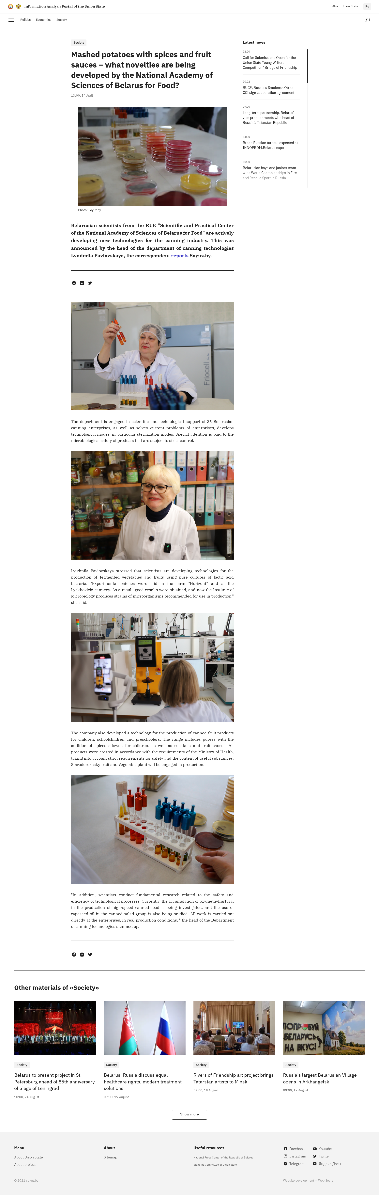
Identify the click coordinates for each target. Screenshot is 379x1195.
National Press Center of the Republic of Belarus (223, 1157)
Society (61, 19)
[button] (74, 283)
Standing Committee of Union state (215, 1164)
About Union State (345, 6)
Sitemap (110, 1157)
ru (367, 6)
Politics (25, 19)
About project (25, 1164)
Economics (43, 19)
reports (180, 255)
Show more (189, 1113)
